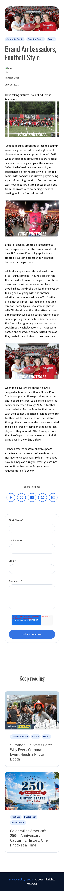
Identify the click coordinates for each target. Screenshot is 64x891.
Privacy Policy (17, 879)
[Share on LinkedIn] (32, 497)
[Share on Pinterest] (42, 497)
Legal (30, 879)
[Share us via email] (53, 497)
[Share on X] (21, 497)
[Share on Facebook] (11, 497)
